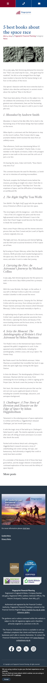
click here (26, 528)
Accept (6, 679)
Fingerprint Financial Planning (25, 36)
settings (18, 675)
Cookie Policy (6, 536)
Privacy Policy (6, 539)
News (5, 39)
